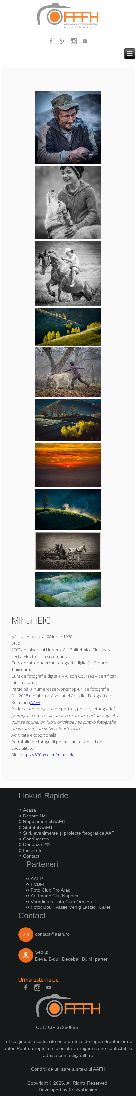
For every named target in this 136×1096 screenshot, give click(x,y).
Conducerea (36, 838)
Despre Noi (35, 815)
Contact (31, 856)
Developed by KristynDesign (68, 1089)
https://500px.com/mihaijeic (47, 755)
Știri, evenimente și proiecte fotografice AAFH (70, 833)
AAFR (35, 702)
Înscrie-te (33, 850)
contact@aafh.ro (52, 934)
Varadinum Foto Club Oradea (61, 901)
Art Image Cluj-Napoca (54, 895)
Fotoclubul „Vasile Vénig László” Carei (70, 907)
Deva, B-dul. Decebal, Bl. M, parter (71, 959)
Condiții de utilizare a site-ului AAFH (68, 1069)
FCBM (37, 884)
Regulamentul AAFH (44, 821)
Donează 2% (36, 844)
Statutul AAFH (37, 827)
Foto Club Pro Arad (51, 890)
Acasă (29, 810)
